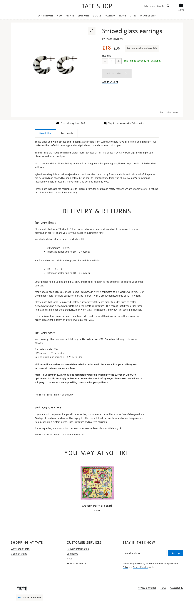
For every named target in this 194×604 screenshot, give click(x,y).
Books (97, 15)
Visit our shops (19, 553)
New (59, 15)
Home (123, 15)
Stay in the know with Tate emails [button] (126, 123)
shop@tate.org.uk (112, 428)
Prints (70, 15)
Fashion (110, 15)
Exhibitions (46, 15)
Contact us (72, 553)
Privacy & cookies (147, 587)
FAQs (69, 558)
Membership (148, 15)
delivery (69, 394)
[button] (168, 6)
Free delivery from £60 (73, 123)
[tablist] (97, 133)
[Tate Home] (35, 588)
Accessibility (176, 587)
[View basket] (181, 5)
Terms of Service (140, 567)
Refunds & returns (76, 563)
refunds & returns (74, 434)
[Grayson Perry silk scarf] (97, 483)
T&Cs (163, 587)
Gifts (133, 15)
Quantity (106, 55)
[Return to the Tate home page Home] (97, 6)
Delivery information (78, 549)
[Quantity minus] (105, 61)
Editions (84, 15)
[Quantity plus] (118, 61)
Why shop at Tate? (20, 549)
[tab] (45, 133)
